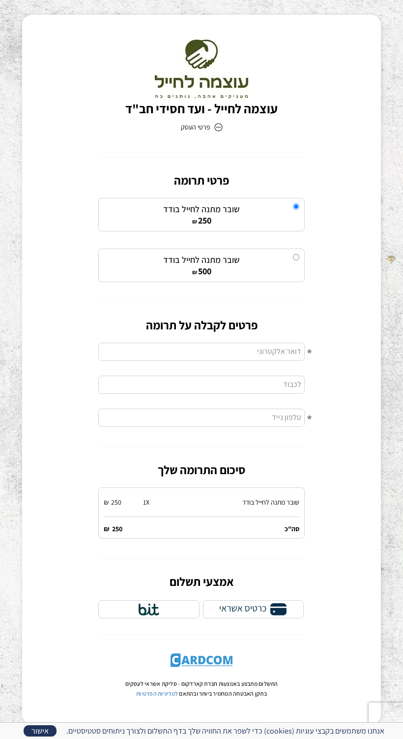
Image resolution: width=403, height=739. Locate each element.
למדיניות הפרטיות (157, 693)
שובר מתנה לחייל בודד (201, 209)
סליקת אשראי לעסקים (151, 683)
